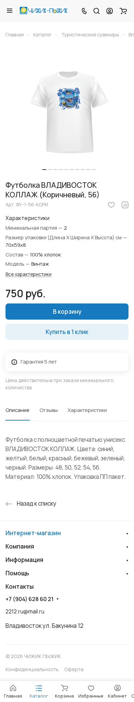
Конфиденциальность (32, 669)
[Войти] (110, 10)
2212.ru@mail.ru (24, 611)
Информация (24, 560)
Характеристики (87, 409)
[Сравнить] (125, 205)
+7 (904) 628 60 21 (29, 599)
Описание (17, 409)
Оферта (73, 669)
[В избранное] (111, 205)
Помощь (17, 573)
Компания (19, 546)
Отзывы (49, 409)
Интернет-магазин (33, 533)
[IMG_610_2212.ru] (69, 111)
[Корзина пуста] (123, 10)
